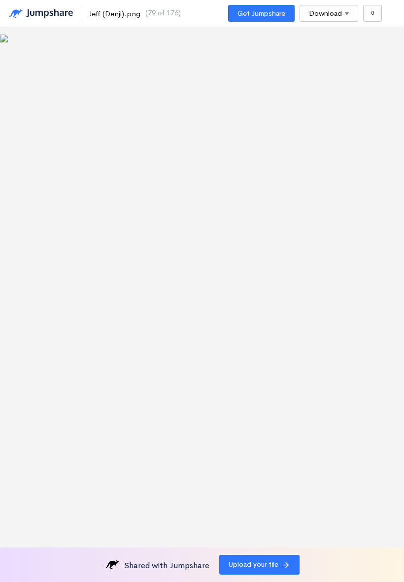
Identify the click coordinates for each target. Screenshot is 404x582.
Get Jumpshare (261, 13)
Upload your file (253, 564)
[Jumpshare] (41, 13)
